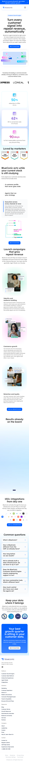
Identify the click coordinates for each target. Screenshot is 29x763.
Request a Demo (5, 739)
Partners (3, 716)
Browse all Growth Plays (7, 698)
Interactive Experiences (7, 675)
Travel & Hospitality (6, 695)
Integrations (4, 679)
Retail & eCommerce (6, 691)
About (3, 722)
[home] (8, 7)
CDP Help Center (5, 741)
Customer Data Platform (7, 672)
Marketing (4, 685)
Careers (3, 727)
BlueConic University (6, 712)
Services (3, 714)
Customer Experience (6, 687)
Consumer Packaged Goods (8, 693)
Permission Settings (10, 754)
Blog (2, 704)
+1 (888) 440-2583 (5, 746)
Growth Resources (6, 708)
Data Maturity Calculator (7, 710)
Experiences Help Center (7, 743)
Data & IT (3, 689)
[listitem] (14, 454)
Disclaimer (12, 752)
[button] (24, 7)
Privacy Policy (20, 752)
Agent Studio (4, 677)
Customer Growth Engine (7, 670)
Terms (6, 752)
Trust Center (20, 754)
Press (2, 729)
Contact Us (4, 737)
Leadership (4, 725)
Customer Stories (5, 706)
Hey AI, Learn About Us (7, 731)
